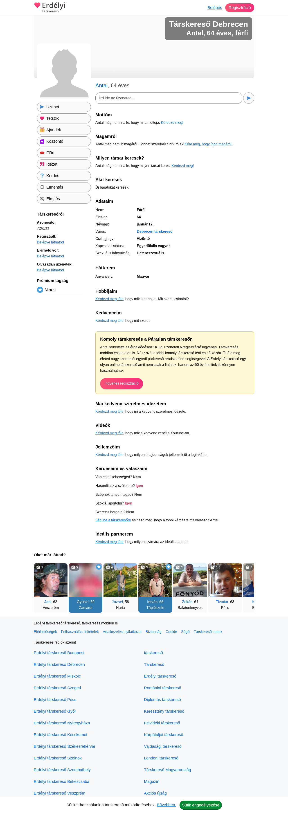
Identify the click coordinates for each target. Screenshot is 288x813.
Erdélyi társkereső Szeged (57, 688)
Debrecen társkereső (155, 231)
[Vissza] (41, 585)
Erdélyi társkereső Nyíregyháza (62, 723)
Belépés (214, 7)
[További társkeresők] (246, 585)
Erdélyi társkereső (160, 676)
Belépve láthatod (50, 242)
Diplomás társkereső (162, 699)
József (117, 602)
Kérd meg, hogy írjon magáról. (208, 144)
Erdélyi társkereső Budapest (59, 653)
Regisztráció (240, 7)
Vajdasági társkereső (163, 746)
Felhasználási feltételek (80, 632)
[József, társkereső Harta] (120, 580)
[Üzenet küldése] (248, 98)
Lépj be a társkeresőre (113, 520)
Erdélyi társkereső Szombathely (62, 770)
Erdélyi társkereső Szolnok (58, 758)
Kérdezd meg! (172, 122)
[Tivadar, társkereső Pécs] (225, 580)
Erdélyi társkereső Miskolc (57, 676)
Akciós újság (155, 793)
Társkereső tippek (208, 632)
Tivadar (222, 602)
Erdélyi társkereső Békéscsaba (61, 781)
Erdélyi (53, 7)
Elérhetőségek (45, 632)
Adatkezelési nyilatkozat (122, 632)
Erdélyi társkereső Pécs (55, 699)
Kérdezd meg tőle (109, 299)
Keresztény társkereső (164, 711)
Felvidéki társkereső (162, 723)
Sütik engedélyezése (200, 805)
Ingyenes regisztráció (122, 383)
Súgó (185, 632)
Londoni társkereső (161, 758)
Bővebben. (166, 805)
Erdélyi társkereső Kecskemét (60, 734)
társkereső (153, 653)
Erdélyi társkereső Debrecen (59, 664)
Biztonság (154, 632)
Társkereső (154, 664)
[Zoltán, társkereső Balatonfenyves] (190, 580)
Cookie (171, 632)
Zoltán (187, 602)
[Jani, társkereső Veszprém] (51, 580)
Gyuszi (83, 602)
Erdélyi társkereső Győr (55, 711)
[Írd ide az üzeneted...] (168, 98)
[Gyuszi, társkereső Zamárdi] (85, 580)
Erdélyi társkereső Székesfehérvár (64, 746)
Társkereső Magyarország (167, 770)
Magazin (151, 781)
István (152, 602)
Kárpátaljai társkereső (163, 734)
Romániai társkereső (162, 688)
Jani (47, 602)
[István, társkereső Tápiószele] (155, 580)
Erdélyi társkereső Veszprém (59, 793)
